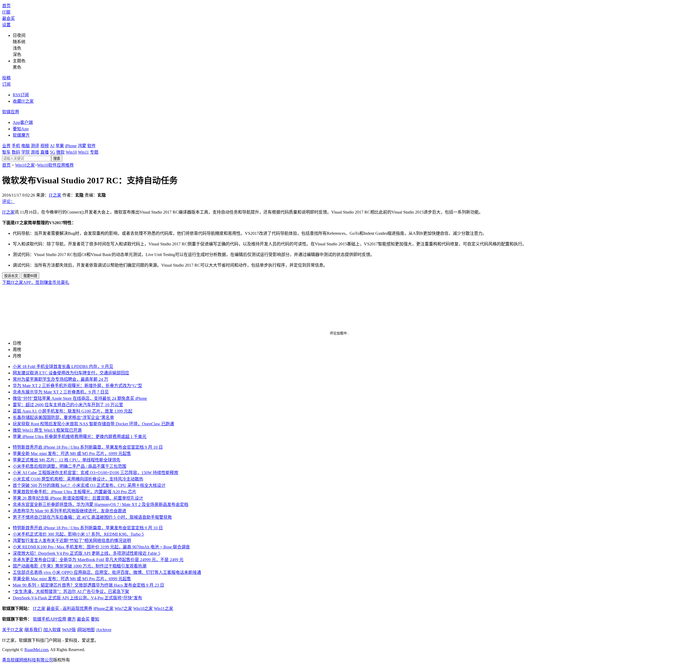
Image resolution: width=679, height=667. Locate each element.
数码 (16, 152)
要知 (95, 619)
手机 (16, 146)
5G (52, 152)
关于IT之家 (12, 629)
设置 (6, 25)
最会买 (8, 18)
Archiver (104, 629)
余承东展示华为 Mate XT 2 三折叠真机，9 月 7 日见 (61, 392)
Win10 (71, 152)
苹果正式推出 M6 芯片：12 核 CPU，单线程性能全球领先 (66, 460)
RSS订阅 (21, 95)
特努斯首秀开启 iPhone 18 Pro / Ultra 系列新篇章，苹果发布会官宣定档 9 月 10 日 (88, 447)
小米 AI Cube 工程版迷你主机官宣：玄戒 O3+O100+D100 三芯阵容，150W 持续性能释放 (95, 472)
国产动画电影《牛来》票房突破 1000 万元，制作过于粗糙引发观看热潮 (79, 566)
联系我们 (33, 629)
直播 (44, 152)
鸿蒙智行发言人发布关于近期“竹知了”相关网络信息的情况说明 (72, 540)
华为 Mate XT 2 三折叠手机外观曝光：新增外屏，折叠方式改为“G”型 (77, 385)
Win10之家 (25, 165)
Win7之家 (123, 608)
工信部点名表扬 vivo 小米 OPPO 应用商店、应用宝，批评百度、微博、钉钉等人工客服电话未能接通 (107, 572)
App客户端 (23, 122)
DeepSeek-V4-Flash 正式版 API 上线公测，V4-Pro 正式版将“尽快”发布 (77, 598)
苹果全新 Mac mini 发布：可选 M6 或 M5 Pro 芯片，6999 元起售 (72, 453)
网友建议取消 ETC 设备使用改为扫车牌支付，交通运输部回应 (71, 373)
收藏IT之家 (23, 101)
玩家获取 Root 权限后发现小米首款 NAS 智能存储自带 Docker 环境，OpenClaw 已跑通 (93, 424)
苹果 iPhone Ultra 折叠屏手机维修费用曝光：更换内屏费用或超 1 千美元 (79, 436)
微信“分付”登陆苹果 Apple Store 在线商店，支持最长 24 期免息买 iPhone (80, 398)
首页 (6, 5)
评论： (8, 201)
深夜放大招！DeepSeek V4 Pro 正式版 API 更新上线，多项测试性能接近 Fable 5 (86, 553)
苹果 (59, 146)
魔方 (71, 619)
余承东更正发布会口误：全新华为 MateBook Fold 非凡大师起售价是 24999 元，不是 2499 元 (98, 559)
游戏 (35, 152)
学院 (25, 152)
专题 (94, 152)
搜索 (56, 159)
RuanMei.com (36, 649)
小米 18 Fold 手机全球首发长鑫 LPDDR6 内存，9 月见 (63, 366)
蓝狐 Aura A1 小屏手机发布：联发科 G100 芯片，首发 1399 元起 (72, 411)
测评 (35, 146)
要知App (21, 129)
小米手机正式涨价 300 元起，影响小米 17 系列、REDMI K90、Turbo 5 (78, 534)
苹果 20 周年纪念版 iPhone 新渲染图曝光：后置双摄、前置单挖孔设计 (78, 498)
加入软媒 (52, 629)
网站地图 (86, 629)
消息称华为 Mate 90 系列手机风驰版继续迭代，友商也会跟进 (69, 511)
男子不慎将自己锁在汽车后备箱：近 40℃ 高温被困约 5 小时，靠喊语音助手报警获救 (92, 517)
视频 (44, 146)
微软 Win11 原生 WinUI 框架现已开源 (47, 430)
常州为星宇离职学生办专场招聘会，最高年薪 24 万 (60, 379)
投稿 (6, 78)
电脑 (25, 146)
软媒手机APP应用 (49, 619)
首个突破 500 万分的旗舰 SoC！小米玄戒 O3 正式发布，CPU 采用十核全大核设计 (89, 485)
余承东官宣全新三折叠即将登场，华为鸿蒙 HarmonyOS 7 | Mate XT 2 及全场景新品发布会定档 (100, 504)
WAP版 (69, 629)
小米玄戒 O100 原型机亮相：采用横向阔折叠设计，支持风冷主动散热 (78, 479)
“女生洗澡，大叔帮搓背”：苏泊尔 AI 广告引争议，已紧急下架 (71, 591)
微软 (60, 152)
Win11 (83, 152)
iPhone (71, 146)
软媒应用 (10, 112)
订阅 (6, 84)
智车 (6, 152)
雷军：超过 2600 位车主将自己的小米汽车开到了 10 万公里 (68, 404)
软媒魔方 (21, 135)
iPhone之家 (103, 608)
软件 (91, 146)
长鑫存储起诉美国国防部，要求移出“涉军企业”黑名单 (63, 417)
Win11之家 (163, 608)
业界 (6, 146)
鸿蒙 (82, 146)
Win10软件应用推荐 (55, 165)
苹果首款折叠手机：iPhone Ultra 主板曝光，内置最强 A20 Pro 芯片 (74, 492)
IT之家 (55, 195)
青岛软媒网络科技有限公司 (27, 660)
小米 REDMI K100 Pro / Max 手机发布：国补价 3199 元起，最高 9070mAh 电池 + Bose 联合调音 (101, 547)
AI (52, 146)
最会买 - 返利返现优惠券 (69, 608)
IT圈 (6, 12)
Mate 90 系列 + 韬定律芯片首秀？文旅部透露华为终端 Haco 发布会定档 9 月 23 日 (88, 585)
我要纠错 (30, 276)
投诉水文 (11, 276)
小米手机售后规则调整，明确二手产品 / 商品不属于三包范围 (69, 466)
